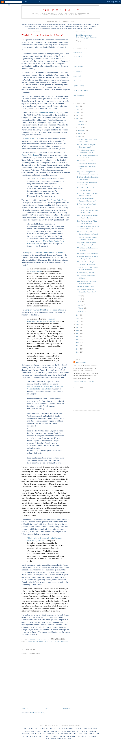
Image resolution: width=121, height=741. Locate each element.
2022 (78, 118)
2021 (78, 315)
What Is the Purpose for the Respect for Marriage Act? (86, 199)
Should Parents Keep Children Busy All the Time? (87, 189)
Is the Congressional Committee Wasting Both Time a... (87, 194)
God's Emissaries (77, 71)
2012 (78, 343)
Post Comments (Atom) (37, 713)
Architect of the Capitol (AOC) (46, 112)
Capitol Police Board (30, 155)
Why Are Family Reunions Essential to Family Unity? (86, 290)
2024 (78, 112)
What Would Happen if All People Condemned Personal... (88, 227)
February (81, 308)
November (81, 124)
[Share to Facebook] (61, 639)
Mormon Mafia (76, 76)
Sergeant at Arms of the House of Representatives (44, 310)
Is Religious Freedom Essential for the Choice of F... (88, 178)
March (80, 305)
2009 (78, 352)
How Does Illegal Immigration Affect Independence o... (87, 282)
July (79, 136)
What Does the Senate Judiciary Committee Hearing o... (87, 238)
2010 (78, 349)
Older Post (66, 708)
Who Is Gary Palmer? (84, 207)
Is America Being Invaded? (86, 272)
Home (46, 708)
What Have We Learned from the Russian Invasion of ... (87, 268)
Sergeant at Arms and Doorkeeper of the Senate (44, 253)
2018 (78, 324)
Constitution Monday (36, 641)
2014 (78, 337)
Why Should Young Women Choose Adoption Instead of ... (87, 173)
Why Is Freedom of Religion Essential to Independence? (87, 263)
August (80, 133)
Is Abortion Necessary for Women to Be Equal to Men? (87, 257)
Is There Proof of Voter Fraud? (86, 204)
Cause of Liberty (61, 10)
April (80, 302)
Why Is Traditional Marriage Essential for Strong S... (86, 151)
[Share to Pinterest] (64, 639)
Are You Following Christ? (85, 286)
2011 (78, 346)
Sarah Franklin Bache (78, 57)
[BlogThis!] (57, 639)
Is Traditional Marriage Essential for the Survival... (87, 156)
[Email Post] (52, 639)
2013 (78, 340)
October (80, 127)
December (81, 121)
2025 (78, 109)
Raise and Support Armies (80, 90)
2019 (78, 321)
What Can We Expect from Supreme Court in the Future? (87, 233)
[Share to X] (59, 639)
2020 (78, 318)
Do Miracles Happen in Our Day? (87, 253)
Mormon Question (77, 66)
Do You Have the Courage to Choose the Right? (86, 146)
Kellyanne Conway (78, 85)
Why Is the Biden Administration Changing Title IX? (87, 211)
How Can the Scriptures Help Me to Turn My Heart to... (87, 216)
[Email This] (55, 639)
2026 (78, 106)
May (79, 299)
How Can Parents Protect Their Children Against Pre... (87, 222)
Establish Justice (77, 52)
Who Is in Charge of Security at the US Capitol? (87, 140)
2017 (78, 327)
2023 (78, 115)
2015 (78, 333)
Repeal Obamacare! (78, 95)
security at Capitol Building (56, 641)
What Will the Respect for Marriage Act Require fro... (86, 162)
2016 (78, 330)
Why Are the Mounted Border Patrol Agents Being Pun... (86, 243)
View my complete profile (83, 381)
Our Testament (76, 81)
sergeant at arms (36, 271)
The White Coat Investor (84, 35)
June (79, 296)
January (80, 311)
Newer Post (25, 708)
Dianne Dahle (81, 362)
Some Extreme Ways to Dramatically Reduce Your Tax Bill (86, 38)
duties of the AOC (32, 139)
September (81, 130)
